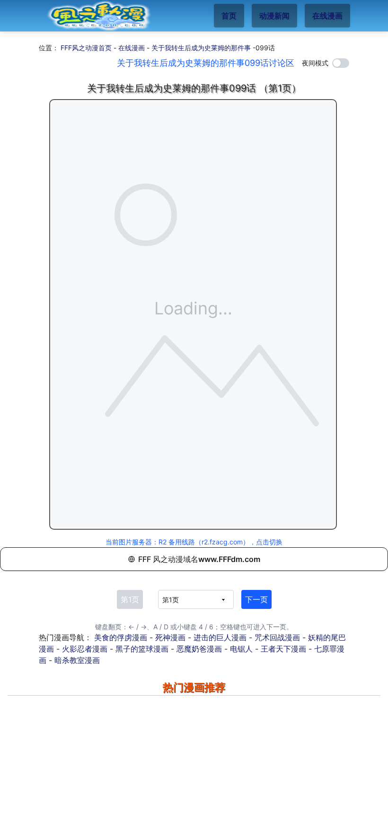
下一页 (256, 599)
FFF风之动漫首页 (86, 48)
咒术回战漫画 (277, 637)
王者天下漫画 (283, 648)
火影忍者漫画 (84, 648)
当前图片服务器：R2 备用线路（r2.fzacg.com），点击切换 (194, 542)
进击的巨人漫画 (220, 637)
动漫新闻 (274, 15)
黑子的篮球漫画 (141, 648)
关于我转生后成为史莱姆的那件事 (201, 48)
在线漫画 (327, 15)
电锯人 (241, 648)
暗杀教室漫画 (77, 660)
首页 (229, 15)
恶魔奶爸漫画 (199, 648)
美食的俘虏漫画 (120, 637)
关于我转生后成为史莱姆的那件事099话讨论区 (205, 63)
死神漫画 (170, 637)
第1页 (130, 599)
